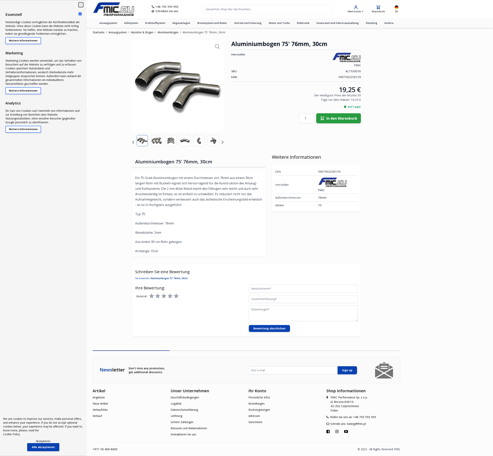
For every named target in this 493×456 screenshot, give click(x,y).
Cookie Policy (11, 434)
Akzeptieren (43, 441)
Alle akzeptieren (43, 447)
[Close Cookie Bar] (81, 5)
